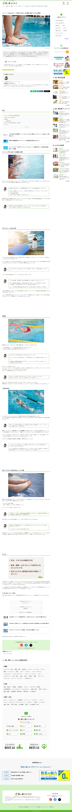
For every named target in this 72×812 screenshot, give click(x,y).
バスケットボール (62, 90)
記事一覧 (8, 6)
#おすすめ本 (58, 28)
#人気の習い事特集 (59, 20)
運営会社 (51, 806)
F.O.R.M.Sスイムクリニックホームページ (25, 602)
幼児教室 (61, 100)
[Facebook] (26, 645)
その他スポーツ (62, 168)
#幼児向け (57, 25)
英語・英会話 (61, 85)
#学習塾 (65, 30)
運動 (12, 6)
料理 (60, 129)
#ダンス (65, 28)
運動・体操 (61, 80)
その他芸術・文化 (62, 111)
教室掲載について (28, 806)
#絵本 (64, 25)
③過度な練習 (8, 121)
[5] (55, 136)
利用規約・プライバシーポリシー (43, 806)
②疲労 (6, 119)
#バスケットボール (59, 33)
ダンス (60, 154)
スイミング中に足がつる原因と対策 (12, 115)
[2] (55, 119)
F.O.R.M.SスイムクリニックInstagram (25, 607)
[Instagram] (21, 645)
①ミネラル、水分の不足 (10, 117)
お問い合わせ (21, 806)
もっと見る (66, 38)
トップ (3, 6)
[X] (30, 645)
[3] (55, 125)
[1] (55, 113)
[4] (55, 130)
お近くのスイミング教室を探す (25, 612)
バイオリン (64, 154)
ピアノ (60, 95)
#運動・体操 (58, 30)
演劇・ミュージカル (62, 135)
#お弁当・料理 (58, 35)
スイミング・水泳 (17, 6)
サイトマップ (34, 806)
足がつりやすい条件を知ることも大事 (12, 122)
